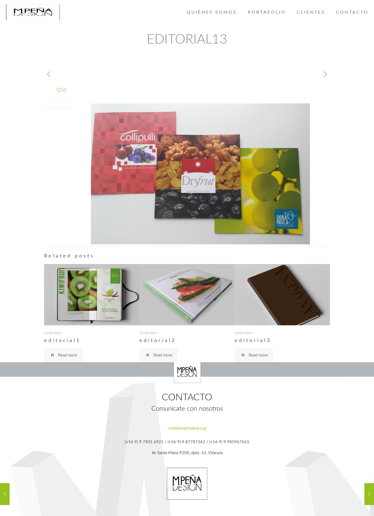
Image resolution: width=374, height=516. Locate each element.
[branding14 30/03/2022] (369, 494)
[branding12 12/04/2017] (5, 494)
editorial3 (253, 340)
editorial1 (62, 340)
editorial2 (157, 340)
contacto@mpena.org (187, 428)
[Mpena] (32, 12)
